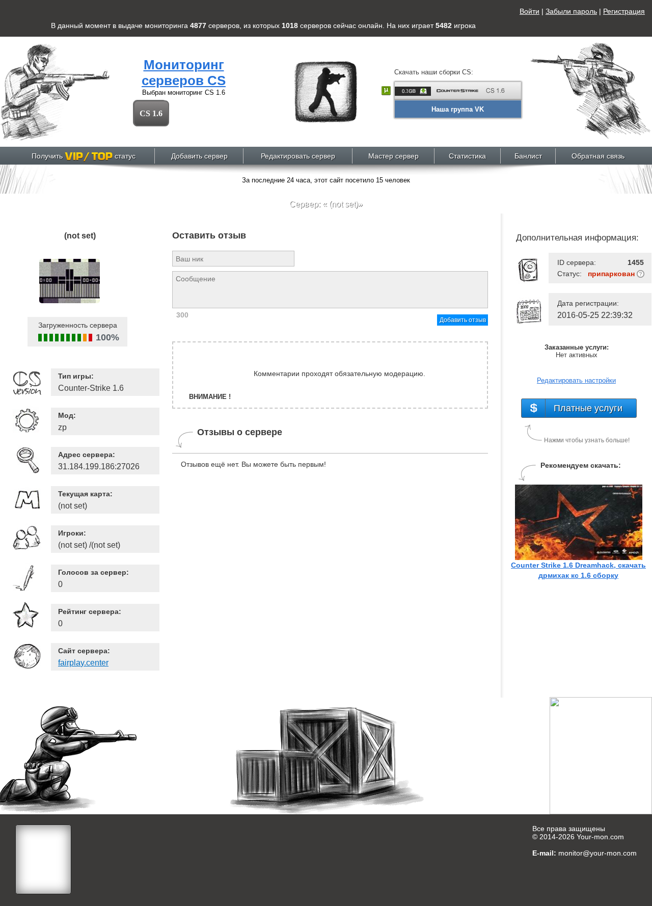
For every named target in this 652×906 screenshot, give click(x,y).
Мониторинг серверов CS (184, 72)
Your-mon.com (600, 837)
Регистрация (624, 11)
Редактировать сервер (298, 156)
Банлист (528, 156)
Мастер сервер (393, 156)
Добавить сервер (199, 156)
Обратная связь (598, 156)
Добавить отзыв (463, 320)
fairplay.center (83, 662)
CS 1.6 (151, 113)
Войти (529, 11)
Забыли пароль (571, 11)
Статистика (467, 156)
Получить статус (83, 156)
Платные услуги (588, 408)
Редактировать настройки (576, 380)
